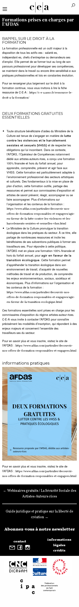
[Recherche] (73, 5)
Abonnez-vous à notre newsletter (39, 529)
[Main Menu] (5, 9)
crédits (59, 550)
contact (19, 541)
